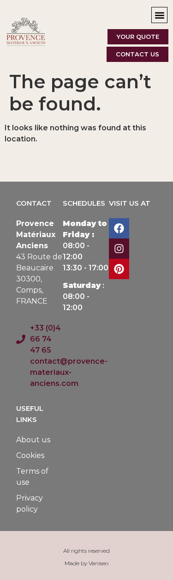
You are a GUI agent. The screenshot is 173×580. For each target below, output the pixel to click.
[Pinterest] (119, 269)
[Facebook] (119, 228)
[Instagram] (119, 248)
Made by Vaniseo (86, 563)
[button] (159, 15)
